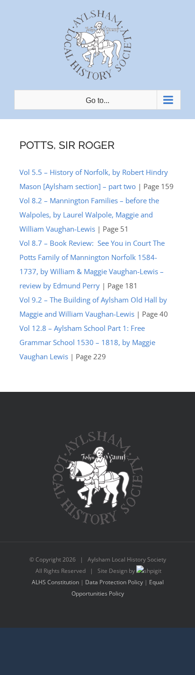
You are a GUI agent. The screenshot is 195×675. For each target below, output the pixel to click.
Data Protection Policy (114, 582)
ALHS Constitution (55, 582)
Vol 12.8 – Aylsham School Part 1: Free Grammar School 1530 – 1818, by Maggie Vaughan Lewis (87, 342)
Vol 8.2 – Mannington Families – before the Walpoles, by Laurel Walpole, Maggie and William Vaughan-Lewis (89, 215)
